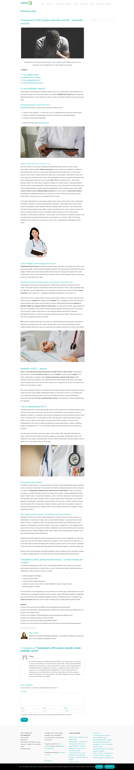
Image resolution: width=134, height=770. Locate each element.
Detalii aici (109, 766)
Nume (22, 708)
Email (44, 708)
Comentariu (23, 691)
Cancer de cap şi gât (74, 761)
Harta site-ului (48, 760)
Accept (99, 766)
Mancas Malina (33, 633)
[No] (132, 767)
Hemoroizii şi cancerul (74, 750)
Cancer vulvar (96, 733)
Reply (24, 661)
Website (66, 708)
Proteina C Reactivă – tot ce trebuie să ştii (103, 753)
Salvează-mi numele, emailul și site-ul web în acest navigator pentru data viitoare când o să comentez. (47, 714)
